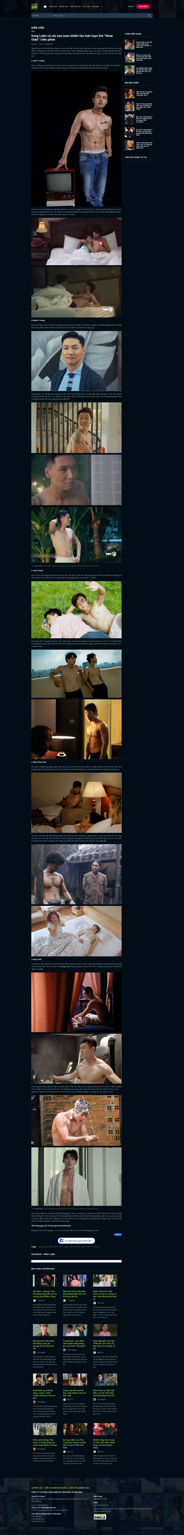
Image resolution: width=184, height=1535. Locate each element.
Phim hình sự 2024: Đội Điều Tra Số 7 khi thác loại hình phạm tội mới (103, 1393)
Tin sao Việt (95, 1247)
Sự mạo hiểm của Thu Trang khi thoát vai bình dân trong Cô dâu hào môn (74, 1444)
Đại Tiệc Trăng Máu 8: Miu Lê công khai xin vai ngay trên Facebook (144, 119)
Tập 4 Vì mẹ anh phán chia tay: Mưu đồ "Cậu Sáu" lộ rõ (144, 93)
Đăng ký (131, 6)
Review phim (63, 6)
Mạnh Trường (53, 1247)
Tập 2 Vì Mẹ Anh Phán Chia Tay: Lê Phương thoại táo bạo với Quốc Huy (144, 145)
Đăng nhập (143, 6)
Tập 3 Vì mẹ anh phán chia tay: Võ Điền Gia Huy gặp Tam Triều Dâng (144, 106)
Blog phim (86, 6)
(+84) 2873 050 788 (37, 1521)
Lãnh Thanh (86, 1247)
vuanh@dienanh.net (38, 1519)
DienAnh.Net (58, 1230)
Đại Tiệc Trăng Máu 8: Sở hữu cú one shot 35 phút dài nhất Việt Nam (144, 132)
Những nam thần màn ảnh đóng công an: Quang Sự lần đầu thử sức (43, 1345)
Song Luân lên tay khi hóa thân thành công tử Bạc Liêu (74, 1393)
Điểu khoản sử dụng (56, 1488)
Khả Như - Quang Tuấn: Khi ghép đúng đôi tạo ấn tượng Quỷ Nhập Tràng (45, 1294)
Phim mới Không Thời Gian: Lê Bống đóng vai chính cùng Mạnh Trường (45, 1442)
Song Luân (43, 1246)
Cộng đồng (53, 6)
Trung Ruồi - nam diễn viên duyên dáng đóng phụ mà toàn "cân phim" (74, 1343)
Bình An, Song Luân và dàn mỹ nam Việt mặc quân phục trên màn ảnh (143, 57)
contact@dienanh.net (101, 1505)
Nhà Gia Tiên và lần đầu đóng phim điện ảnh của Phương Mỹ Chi (74, 1294)
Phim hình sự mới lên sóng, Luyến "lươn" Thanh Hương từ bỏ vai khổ (44, 1394)
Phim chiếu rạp (75, 6)
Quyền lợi (36, 1488)
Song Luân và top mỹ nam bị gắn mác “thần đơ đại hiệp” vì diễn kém (144, 44)
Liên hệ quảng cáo (79, 1488)
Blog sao (95, 6)
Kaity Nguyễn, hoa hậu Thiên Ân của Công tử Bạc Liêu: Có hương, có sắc (104, 1345)
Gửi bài (118, 1234)
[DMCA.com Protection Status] (100, 1516)
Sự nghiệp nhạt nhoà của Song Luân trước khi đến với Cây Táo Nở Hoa (144, 70)
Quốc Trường (63, 1247)
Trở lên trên (139, 1533)
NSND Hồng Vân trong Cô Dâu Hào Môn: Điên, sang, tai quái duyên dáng (104, 1444)
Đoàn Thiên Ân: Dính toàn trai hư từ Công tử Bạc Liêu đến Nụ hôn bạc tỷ (105, 1295)
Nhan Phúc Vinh (75, 1247)
